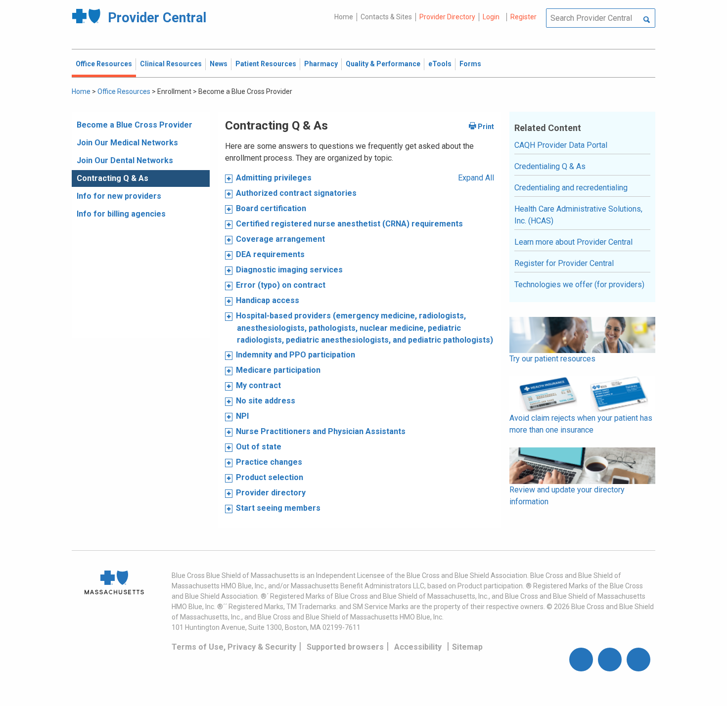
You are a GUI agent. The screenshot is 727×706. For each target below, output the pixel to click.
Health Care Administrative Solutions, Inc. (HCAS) (578, 214)
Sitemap (467, 647)
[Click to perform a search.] (646, 20)
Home (343, 17)
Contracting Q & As (112, 178)
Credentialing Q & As (550, 166)
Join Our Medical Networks (127, 142)
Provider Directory (447, 17)
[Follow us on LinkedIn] (638, 659)
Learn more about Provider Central (573, 242)
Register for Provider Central (564, 263)
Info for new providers (119, 196)
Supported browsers (345, 647)
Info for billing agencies (121, 214)
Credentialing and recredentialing (571, 187)
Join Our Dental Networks (125, 160)
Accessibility (418, 647)
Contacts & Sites (386, 17)
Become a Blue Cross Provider (134, 125)
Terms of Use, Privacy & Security (234, 647)
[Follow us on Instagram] (610, 659)
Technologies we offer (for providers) (579, 284)
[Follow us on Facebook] (581, 659)
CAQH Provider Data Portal (560, 145)
